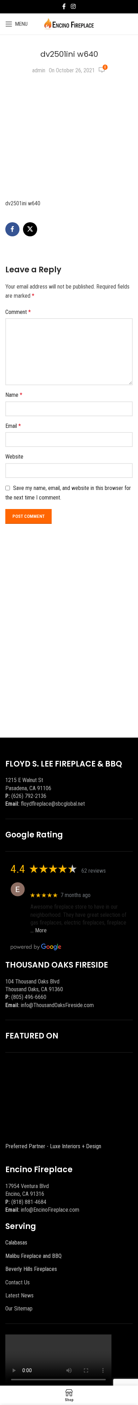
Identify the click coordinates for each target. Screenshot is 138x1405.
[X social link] (30, 229)
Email (13, 426)
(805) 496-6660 (28, 997)
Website (14, 456)
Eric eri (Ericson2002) (56, 885)
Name (13, 395)
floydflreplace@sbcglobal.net (53, 803)
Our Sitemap (19, 1308)
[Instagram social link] (73, 6)
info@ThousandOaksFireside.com (57, 1005)
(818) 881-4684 (28, 1202)
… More (38, 930)
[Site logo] (69, 23)
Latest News (19, 1295)
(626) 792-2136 (28, 796)
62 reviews (93, 870)
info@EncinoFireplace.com (50, 1209)
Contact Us (17, 1282)
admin (38, 70)
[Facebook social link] (64, 6)
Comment (18, 312)
